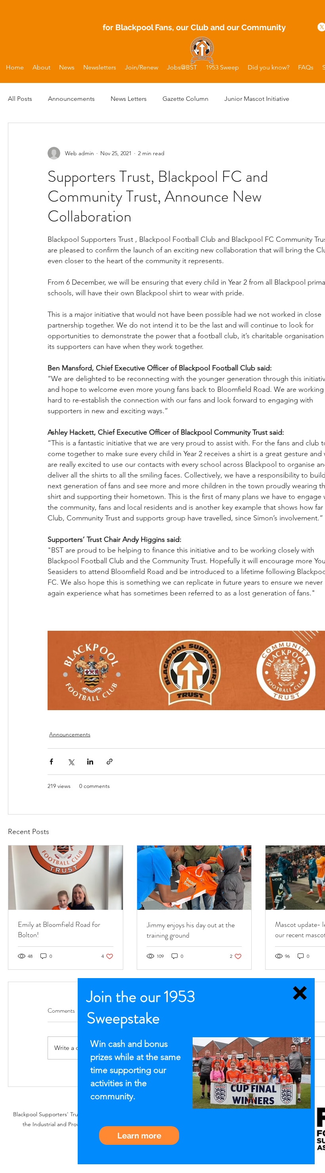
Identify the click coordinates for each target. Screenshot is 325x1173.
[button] (300, 993)
